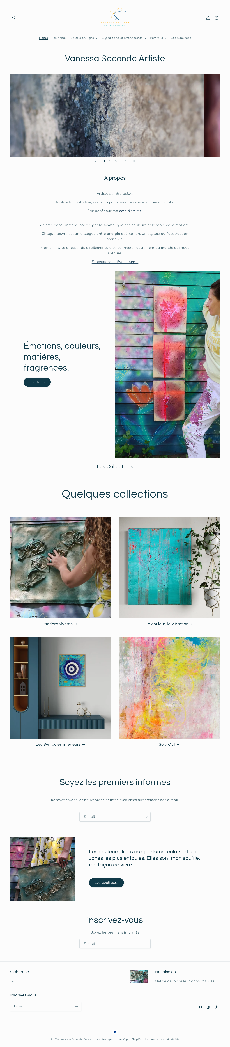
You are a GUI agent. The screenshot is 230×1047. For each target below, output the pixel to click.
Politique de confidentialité (162, 1039)
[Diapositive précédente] (95, 161)
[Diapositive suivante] (126, 161)
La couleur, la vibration (167, 624)
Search (15, 981)
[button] (14, 17)
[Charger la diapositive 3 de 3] (116, 161)
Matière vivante (58, 624)
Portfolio (37, 382)
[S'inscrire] (146, 817)
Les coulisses (106, 882)
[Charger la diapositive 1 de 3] (104, 161)
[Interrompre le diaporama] (135, 161)
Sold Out (167, 744)
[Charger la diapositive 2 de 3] (110, 161)
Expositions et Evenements (115, 262)
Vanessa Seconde (72, 1039)
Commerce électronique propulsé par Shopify (112, 1039)
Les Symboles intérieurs (58, 744)
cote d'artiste (130, 211)
